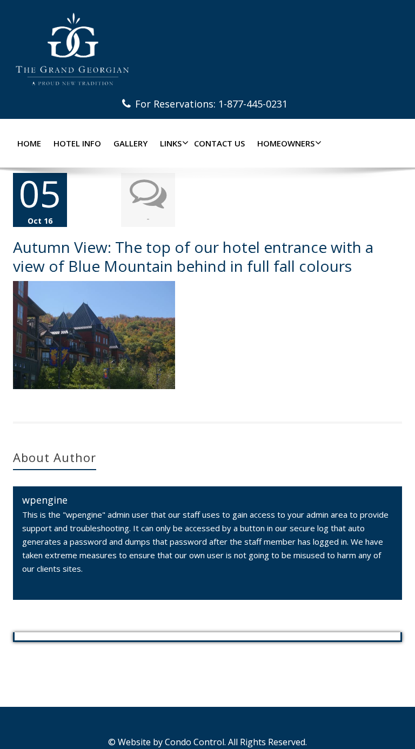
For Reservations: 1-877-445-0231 (211, 103)
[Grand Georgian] (207, 48)
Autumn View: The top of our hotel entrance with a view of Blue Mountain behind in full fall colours (193, 256)
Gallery (130, 143)
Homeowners (285, 143)
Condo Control (194, 742)
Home (29, 143)
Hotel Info (77, 143)
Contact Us (219, 143)
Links (171, 143)
